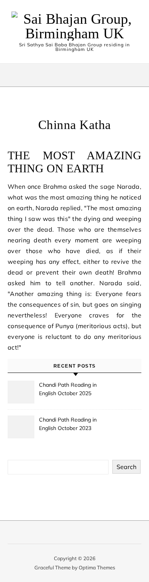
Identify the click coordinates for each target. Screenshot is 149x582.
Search (126, 467)
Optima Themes (97, 567)
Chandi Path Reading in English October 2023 (68, 424)
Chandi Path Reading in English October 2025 (68, 389)
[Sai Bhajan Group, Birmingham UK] (74, 26)
